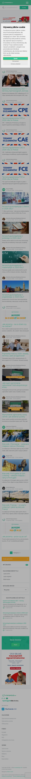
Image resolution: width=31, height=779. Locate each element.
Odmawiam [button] (15, 61)
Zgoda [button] (15, 58)
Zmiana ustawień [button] (15, 64)
